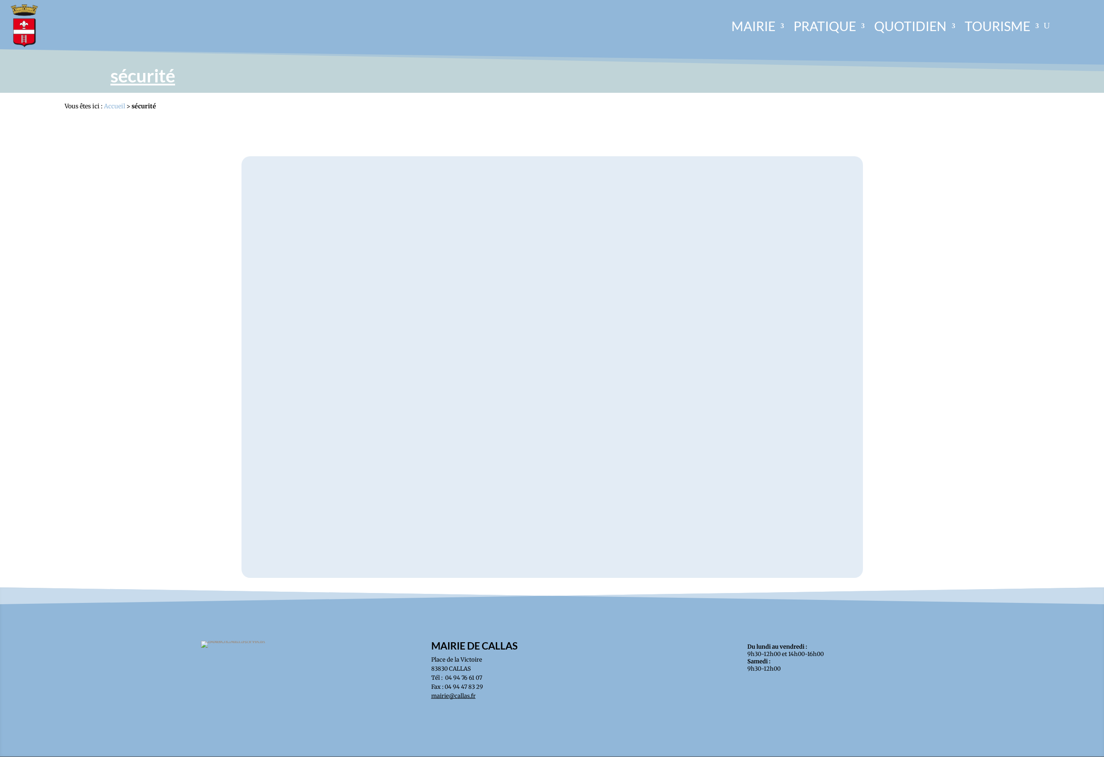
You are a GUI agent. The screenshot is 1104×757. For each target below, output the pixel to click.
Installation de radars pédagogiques (552, 515)
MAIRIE (753, 26)
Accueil (114, 106)
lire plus (552, 529)
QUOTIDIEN (910, 26)
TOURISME (997, 26)
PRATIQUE (825, 26)
